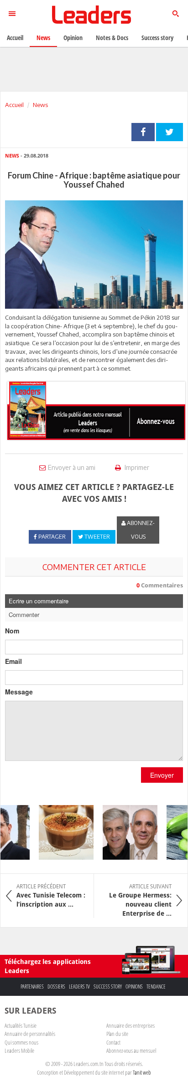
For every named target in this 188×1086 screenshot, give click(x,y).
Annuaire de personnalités (30, 1034)
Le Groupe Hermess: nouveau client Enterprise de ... (140, 900)
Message (19, 691)
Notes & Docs (112, 37)
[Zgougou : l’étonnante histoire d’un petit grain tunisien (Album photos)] (62, 832)
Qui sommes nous (21, 1042)
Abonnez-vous (140, 530)
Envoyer (162, 775)
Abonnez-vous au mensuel (131, 1050)
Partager (143, 132)
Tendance (156, 986)
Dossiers (56, 986)
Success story (108, 986)
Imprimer (136, 467)
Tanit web (142, 1072)
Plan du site (117, 1034)
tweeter (169, 132)
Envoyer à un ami (71, 467)
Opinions (134, 986)
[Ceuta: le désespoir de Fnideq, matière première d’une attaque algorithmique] (126, 832)
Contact (113, 1042)
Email (13, 661)
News (40, 104)
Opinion (73, 37)
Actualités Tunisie (21, 1025)
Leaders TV (79, 986)
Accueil (14, 104)
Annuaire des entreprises (130, 1025)
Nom (12, 630)
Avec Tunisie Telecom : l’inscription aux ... (50, 895)
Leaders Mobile (19, 1050)
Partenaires (32, 986)
